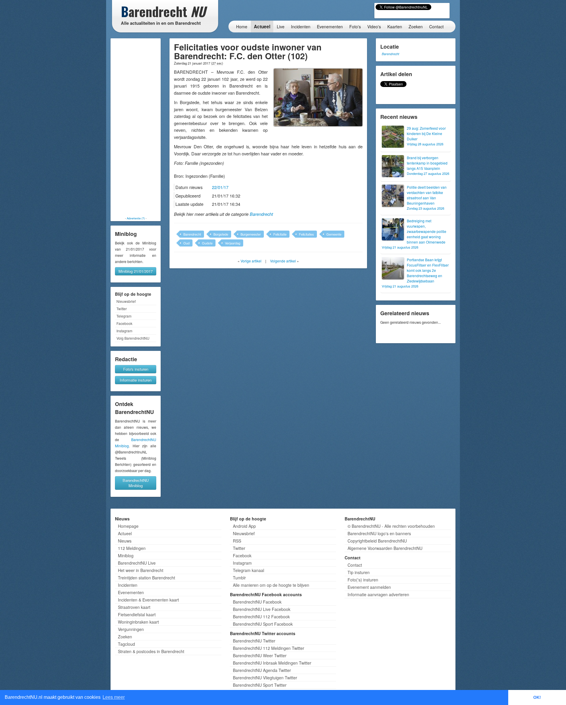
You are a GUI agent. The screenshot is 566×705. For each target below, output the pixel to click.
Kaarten (394, 26)
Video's (374, 26)
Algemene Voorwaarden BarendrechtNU (385, 548)
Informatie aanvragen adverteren (378, 594)
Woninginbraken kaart (138, 622)
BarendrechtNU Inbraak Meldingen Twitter (272, 663)
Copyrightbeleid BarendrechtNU (377, 541)
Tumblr (239, 578)
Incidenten (300, 26)
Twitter (121, 308)
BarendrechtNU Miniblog (136, 482)
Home (241, 26)
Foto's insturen (135, 369)
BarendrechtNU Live (137, 563)
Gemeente (333, 234)
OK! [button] (537, 697)
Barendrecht (261, 214)
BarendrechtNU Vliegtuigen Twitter (265, 678)
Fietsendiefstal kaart (137, 614)
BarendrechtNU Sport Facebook (263, 624)
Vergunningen (131, 629)
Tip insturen (359, 572)
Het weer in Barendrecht (140, 570)
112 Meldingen (132, 548)
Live (280, 26)
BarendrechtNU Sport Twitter (260, 685)
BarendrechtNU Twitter (254, 641)
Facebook (124, 323)
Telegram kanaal (248, 570)
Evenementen (330, 26)
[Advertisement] (135, 127)
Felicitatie (280, 234)
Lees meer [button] (114, 697)
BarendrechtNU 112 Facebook (261, 616)
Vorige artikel (251, 260)
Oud (186, 243)
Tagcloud (126, 644)
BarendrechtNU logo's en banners (379, 533)
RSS (237, 541)
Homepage (128, 526)
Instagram (124, 330)
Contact (436, 26)
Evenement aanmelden (369, 587)
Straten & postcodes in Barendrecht (151, 651)
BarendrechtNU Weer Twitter (260, 655)
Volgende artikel (283, 260)
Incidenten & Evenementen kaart (148, 600)
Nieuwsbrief (126, 301)
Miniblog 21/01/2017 (136, 271)
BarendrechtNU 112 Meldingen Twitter (268, 648)
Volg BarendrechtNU (132, 338)
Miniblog (126, 555)
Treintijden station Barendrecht (146, 578)
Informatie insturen (136, 380)
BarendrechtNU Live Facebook (261, 609)
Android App (244, 526)
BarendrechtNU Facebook (257, 602)
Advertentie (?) (136, 218)
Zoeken (416, 26)
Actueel (262, 26)
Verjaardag (232, 243)
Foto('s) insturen (363, 580)
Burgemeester (251, 234)
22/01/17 (220, 187)
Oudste (207, 243)
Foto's (355, 26)
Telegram (123, 315)
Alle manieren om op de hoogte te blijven (271, 585)
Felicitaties (306, 234)
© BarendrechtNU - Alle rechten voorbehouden (391, 526)
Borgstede (220, 234)
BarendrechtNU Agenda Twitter (262, 670)
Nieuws (124, 541)
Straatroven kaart (134, 607)
